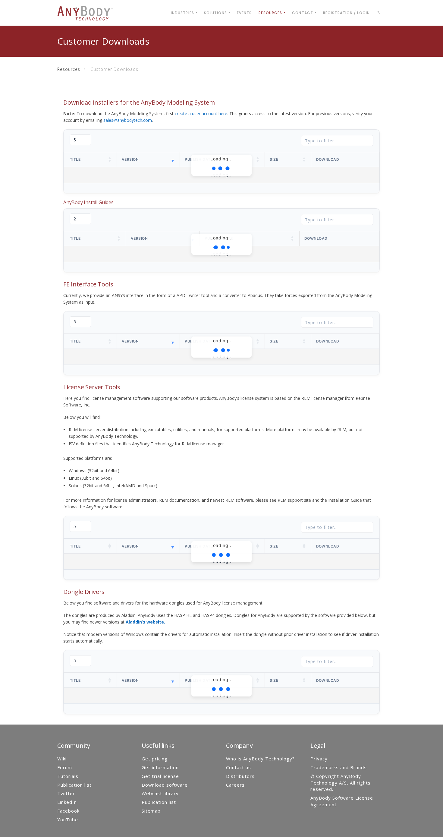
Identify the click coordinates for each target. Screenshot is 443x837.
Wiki (62, 759)
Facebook (68, 811)
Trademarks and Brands (338, 767)
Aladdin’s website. (145, 622)
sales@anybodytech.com (127, 120)
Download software (165, 785)
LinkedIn (67, 802)
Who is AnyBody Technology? (260, 759)
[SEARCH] (379, 13)
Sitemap (151, 811)
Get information (160, 767)
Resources (68, 69)
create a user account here (201, 113)
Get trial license (160, 776)
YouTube (67, 819)
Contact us (238, 767)
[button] (110, 159)
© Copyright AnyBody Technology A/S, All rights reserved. (340, 782)
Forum (64, 767)
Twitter (66, 793)
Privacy (319, 759)
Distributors (240, 776)
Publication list (74, 785)
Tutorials (67, 776)
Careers (235, 785)
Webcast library (160, 793)
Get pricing (155, 759)
